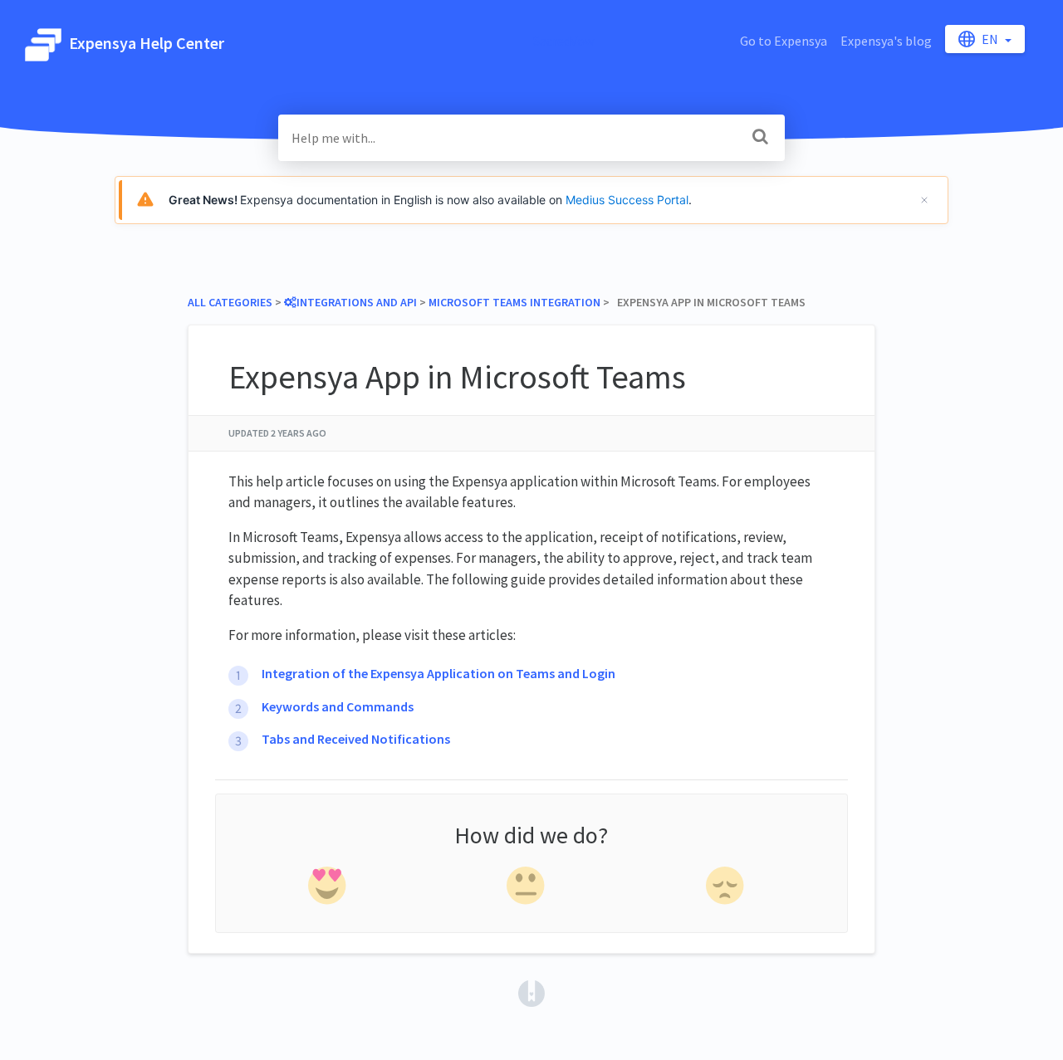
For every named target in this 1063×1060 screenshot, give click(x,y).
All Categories (230, 302)
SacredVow (563, 40)
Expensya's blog (886, 40)
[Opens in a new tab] (531, 992)
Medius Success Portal (627, 200)
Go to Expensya (783, 40)
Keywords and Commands (338, 706)
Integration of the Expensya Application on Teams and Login (438, 673)
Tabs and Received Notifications (356, 738)
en (991, 39)
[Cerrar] (924, 200)
